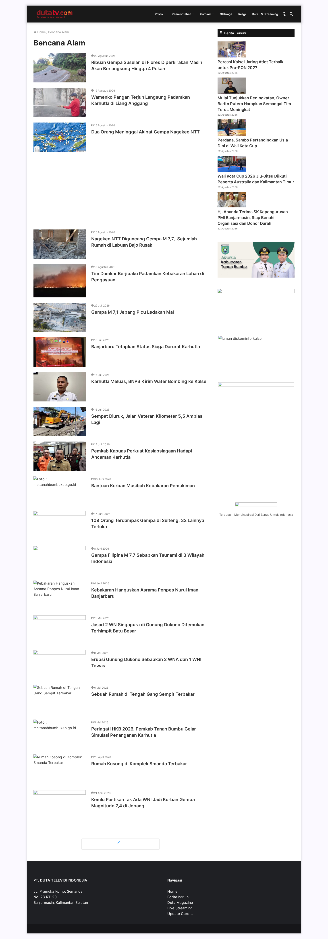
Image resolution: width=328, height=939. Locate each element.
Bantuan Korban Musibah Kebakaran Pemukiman (143, 485)
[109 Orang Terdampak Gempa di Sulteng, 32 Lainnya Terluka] (59, 525)
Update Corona (180, 913)
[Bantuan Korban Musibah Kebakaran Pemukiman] (59, 491)
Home (41, 32)
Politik (159, 14)
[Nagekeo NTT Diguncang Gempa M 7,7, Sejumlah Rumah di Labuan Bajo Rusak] (59, 244)
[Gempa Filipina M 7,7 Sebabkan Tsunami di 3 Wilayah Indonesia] (59, 560)
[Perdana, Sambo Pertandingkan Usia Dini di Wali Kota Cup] (232, 134)
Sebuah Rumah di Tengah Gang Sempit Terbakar (143, 694)
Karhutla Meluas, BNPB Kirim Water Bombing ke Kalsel (149, 381)
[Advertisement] (120, 188)
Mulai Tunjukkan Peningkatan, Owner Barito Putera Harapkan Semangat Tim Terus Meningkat (254, 104)
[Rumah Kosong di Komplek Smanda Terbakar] (59, 769)
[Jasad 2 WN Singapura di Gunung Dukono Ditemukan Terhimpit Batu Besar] (59, 630)
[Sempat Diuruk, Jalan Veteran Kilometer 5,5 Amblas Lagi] (59, 421)
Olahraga (226, 14)
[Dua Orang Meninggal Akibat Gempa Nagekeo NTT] (59, 137)
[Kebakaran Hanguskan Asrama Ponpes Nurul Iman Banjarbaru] (59, 595)
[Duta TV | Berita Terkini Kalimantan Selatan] (54, 14)
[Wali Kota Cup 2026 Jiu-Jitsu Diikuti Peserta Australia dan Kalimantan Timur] (232, 170)
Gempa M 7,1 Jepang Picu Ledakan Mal (132, 312)
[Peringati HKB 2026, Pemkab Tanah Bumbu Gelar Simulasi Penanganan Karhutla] (59, 734)
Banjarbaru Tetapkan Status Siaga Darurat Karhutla (145, 346)
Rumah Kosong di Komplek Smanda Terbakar (139, 763)
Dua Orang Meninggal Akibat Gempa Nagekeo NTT (145, 132)
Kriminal (205, 14)
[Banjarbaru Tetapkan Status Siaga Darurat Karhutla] (59, 352)
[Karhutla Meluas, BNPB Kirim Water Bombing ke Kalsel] (59, 386)
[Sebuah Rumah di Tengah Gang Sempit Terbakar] (59, 699)
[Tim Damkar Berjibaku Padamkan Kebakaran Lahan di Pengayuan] (59, 280)
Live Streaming (180, 908)
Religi (242, 14)
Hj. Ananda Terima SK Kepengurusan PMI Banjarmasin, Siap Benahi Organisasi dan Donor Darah (253, 217)
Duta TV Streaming (265, 14)
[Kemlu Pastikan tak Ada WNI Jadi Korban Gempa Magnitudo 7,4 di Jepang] (59, 805)
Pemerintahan (181, 14)
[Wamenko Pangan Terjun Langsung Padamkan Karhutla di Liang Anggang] (59, 102)
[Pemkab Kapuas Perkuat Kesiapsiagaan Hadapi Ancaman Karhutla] (59, 456)
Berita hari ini (178, 897)
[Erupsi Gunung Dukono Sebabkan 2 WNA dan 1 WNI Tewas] (59, 664)
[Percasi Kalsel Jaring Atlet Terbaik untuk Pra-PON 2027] (232, 56)
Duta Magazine (180, 902)
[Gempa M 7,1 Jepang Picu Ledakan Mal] (59, 317)
